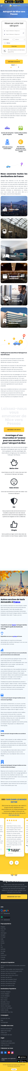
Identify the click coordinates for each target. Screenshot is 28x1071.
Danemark (3, 955)
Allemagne (3, 933)
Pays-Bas (3, 929)
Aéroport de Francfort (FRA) (8, 981)
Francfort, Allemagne (6, 1008)
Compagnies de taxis (6, 1035)
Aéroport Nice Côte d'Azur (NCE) (9, 975)
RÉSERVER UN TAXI (14, 897)
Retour (8, 43)
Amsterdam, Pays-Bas (7, 1012)
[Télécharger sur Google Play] (19, 1)
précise (15, 636)
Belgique (3, 927)
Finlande (3, 957)
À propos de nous (5, 1018)
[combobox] (14, 30)
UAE (2, 947)
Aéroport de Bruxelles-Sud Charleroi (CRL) (12, 969)
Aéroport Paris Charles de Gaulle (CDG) (11, 971)
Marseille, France (5, 1002)
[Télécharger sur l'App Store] (9, 1)
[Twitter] (5, 1052)
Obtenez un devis (14, 429)
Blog (2, 1020)
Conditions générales (6, 1041)
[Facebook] (2, 1052)
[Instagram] (12, 1052)
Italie (2, 939)
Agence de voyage (6, 1030)
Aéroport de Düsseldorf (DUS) (9, 979)
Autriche (3, 949)
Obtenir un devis (14, 62)
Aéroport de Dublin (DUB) (7, 985)
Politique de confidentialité (8, 1043)
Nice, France (4, 1000)
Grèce (2, 941)
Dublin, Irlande (4, 1010)
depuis (14, 625)
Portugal (3, 937)
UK (1, 945)
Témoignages (4, 1022)
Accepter (14, 1069)
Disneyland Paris (5, 1004)
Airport (16, 5)
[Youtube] (9, 1052)
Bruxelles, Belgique (5, 992)
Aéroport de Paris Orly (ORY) (8, 973)
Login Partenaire (5, 1045)
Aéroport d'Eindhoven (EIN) (8, 983)
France (16, 602)
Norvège (3, 951)
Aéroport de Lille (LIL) (6, 977)
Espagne (3, 935)
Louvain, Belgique (5, 996)
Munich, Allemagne (6, 1006)
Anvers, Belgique (5, 994)
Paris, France (4, 998)
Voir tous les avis (14, 815)
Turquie (3, 959)
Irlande (2, 943)
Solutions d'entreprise (6, 1028)
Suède (2, 953)
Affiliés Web (4, 1032)
